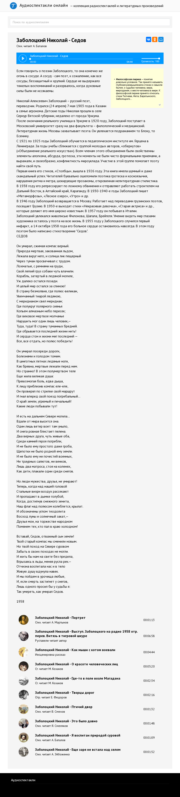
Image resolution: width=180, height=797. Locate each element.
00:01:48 (149, 723)
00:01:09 (149, 738)
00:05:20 (149, 666)
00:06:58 (149, 636)
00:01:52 (149, 752)
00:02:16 (149, 695)
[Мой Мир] (161, 39)
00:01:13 (149, 620)
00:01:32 (149, 709)
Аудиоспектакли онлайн (43, 5)
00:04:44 (149, 652)
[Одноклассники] (154, 39)
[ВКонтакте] (148, 39)
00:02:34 (149, 681)
